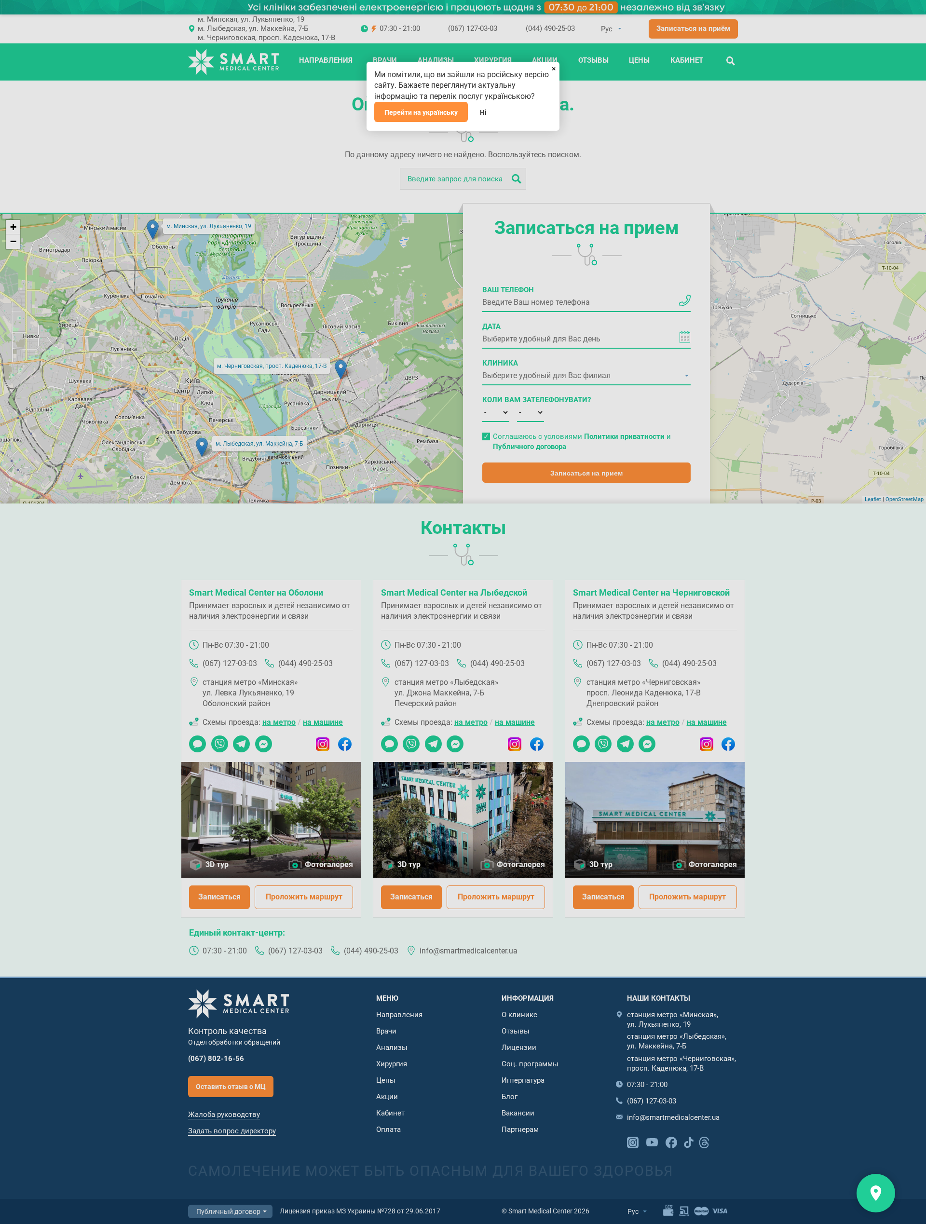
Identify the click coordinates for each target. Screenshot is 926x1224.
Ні (483, 112)
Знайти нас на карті (876, 1193)
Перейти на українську (421, 112)
